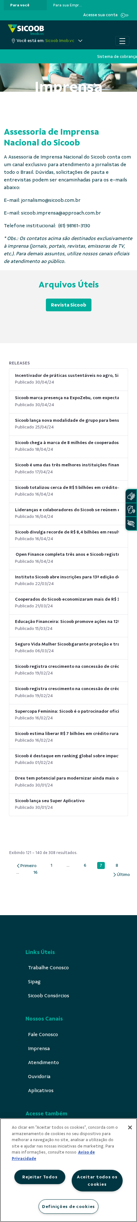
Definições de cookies (68, 1206)
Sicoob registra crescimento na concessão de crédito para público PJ (67, 666)
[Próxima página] (121, 874)
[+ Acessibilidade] (131, 523)
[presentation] (25, 5)
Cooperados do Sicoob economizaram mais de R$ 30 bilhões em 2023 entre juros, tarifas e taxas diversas (67, 599)
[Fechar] (130, 1127)
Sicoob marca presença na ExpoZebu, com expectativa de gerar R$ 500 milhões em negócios (67, 397)
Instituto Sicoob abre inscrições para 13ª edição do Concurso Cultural (67, 577)
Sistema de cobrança (117, 56)
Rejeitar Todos (39, 1176)
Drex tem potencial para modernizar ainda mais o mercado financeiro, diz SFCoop (67, 778)
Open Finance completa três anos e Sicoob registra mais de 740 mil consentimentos (67, 554)
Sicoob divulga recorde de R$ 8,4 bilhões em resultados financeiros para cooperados (67, 532)
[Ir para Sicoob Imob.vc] (26, 30)
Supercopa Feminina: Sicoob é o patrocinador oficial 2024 (67, 711)
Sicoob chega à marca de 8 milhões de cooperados (67, 442)
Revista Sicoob (68, 305)
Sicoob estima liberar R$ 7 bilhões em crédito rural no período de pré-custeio (67, 733)
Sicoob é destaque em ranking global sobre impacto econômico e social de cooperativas (67, 755)
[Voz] (131, 509)
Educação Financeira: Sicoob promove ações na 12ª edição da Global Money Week (67, 621)
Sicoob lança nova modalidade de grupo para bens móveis (67, 420)
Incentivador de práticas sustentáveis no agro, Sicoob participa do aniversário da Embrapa (67, 375)
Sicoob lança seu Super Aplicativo (49, 800)
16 (37, 872)
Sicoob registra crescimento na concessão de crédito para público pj (67, 688)
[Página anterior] (26, 865)
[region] (68, 1170)
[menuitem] (20, 5)
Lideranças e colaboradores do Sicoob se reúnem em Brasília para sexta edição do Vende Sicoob (67, 509)
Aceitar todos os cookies (97, 1180)
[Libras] (131, 496)
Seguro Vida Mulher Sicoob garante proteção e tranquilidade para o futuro (67, 644)
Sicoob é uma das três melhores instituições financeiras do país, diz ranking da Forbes (67, 465)
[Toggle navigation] (122, 41)
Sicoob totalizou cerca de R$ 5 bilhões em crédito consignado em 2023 (67, 487)
